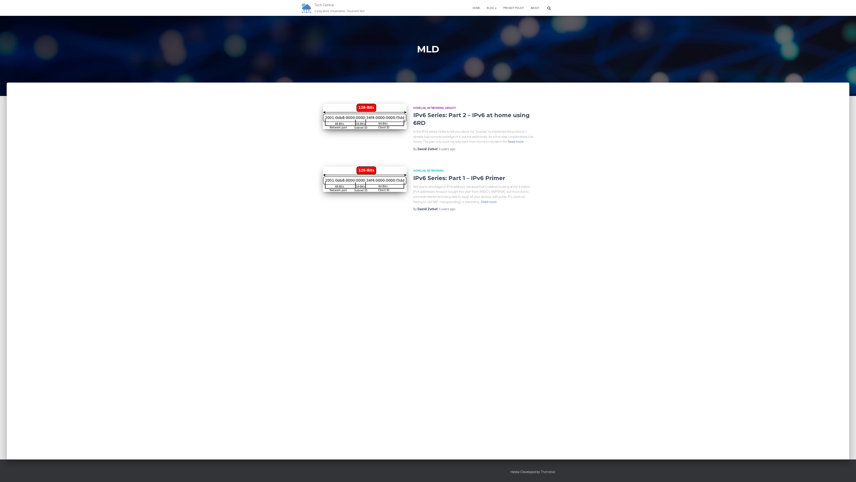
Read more (515, 141)
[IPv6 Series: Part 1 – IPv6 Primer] (365, 179)
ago (447, 149)
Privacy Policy (513, 8)
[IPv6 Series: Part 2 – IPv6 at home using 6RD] (365, 116)
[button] (495, 8)
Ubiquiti (450, 108)
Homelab (419, 108)
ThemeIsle (548, 472)
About (535, 8)
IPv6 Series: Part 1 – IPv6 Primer (459, 178)
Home (476, 8)
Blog (490, 8)
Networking (435, 108)
